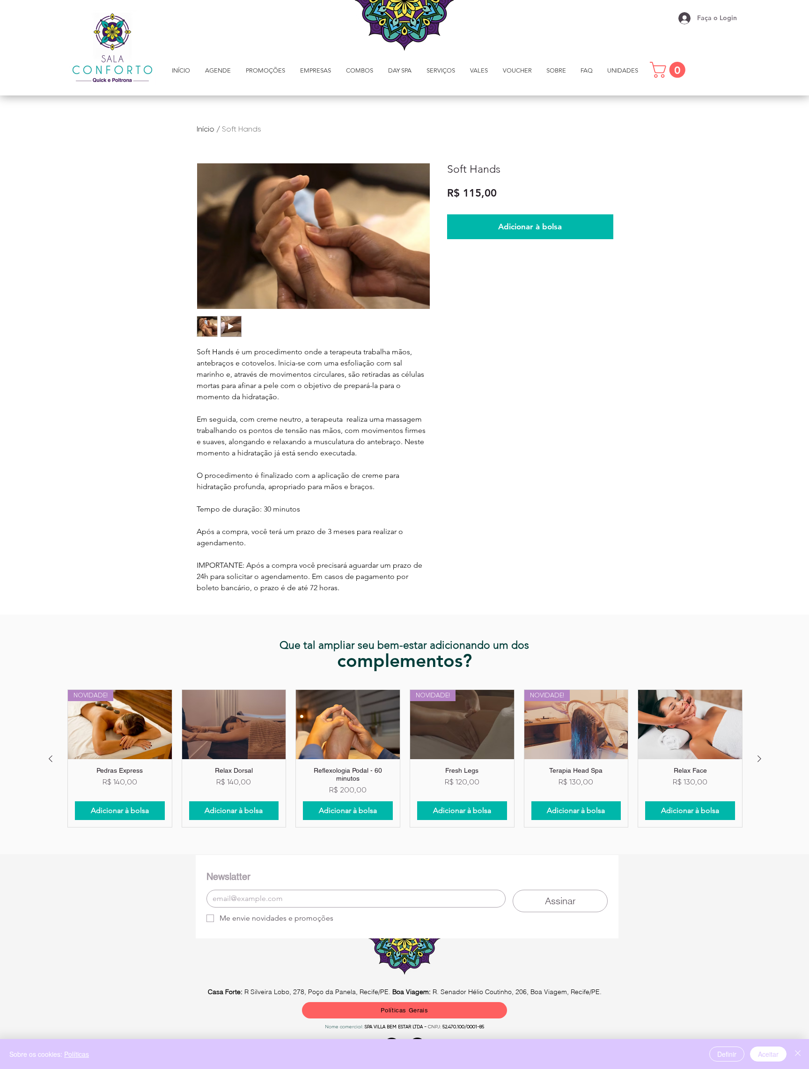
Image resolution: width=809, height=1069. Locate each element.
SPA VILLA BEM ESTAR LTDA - (396, 1026)
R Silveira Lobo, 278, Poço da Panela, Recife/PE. (300, 992)
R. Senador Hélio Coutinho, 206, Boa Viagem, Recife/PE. (497, 992)
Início (205, 128)
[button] (441, 70)
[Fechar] (797, 1054)
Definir (726, 1054)
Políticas (76, 1054)
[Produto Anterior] (50, 758)
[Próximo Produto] (759, 758)
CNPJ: (434, 1026)
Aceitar (768, 1054)
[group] (405, 758)
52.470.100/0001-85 (462, 1026)
